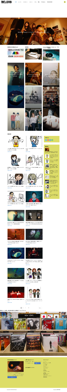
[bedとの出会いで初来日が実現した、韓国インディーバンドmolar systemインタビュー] (34, 234)
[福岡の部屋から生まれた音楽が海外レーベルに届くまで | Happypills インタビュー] (16, 273)
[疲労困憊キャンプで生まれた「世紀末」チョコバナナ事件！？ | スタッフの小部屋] (16, 160)
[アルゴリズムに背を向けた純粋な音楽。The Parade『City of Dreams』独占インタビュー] (16, 234)
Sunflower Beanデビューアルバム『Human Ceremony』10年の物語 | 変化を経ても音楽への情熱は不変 (51, 97)
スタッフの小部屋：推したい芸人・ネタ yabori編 (15, 203)
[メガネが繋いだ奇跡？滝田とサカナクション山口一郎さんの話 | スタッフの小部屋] (16, 141)
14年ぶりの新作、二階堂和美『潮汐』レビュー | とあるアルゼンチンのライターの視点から (51, 120)
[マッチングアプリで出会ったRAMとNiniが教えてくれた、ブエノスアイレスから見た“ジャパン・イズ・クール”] (34, 292)
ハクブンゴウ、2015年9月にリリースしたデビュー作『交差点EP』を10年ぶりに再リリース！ (15, 120)
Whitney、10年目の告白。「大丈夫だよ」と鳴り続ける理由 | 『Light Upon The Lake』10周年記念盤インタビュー (33, 97)
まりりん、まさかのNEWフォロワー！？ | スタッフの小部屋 (54, 161)
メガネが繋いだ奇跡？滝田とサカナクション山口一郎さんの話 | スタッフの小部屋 (54, 156)
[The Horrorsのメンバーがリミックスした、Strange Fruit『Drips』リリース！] (16, 253)
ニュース (15, 70)
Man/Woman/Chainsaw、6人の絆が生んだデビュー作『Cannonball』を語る (33, 32)
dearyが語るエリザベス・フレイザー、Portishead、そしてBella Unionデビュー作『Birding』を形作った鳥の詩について (34, 262)
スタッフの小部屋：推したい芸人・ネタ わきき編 (15, 186)
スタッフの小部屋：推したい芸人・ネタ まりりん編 (34, 186)
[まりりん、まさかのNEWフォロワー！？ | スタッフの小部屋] (34, 141)
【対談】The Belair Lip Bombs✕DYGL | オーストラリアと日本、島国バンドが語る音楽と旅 (33, 120)
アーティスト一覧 (46, 371)
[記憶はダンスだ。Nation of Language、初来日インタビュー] (16, 292)
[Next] (66, 31)
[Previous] (1, 31)
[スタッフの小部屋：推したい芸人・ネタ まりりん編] (34, 179)
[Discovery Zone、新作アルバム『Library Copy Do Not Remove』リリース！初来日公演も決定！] (16, 215)
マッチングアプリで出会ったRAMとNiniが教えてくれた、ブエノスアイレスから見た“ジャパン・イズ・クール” (34, 301)
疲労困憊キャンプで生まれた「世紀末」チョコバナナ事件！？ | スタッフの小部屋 (54, 172)
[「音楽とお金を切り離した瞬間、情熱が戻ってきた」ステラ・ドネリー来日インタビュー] (34, 196)
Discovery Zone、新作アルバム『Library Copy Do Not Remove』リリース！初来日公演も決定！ (15, 74)
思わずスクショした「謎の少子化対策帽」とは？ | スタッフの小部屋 (54, 176)
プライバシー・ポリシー (47, 375)
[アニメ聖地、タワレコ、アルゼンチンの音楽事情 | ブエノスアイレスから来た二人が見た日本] (34, 273)
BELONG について (46, 373)
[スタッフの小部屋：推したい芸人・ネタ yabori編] (16, 196)
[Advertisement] (33, 10)
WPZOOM (58, 389)
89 (28, 307)
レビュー (51, 72)
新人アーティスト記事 (47, 362)
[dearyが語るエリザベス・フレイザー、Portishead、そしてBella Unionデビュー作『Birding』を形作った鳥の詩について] (34, 253)
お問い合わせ (45, 374)
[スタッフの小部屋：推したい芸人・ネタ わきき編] (16, 179)
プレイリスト (45, 368)
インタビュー (33, 72)
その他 (44, 372)
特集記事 (44, 370)
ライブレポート (45, 367)
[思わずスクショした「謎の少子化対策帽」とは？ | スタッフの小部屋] (34, 160)
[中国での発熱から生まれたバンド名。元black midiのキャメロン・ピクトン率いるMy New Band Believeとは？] (34, 215)
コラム (44, 369)
